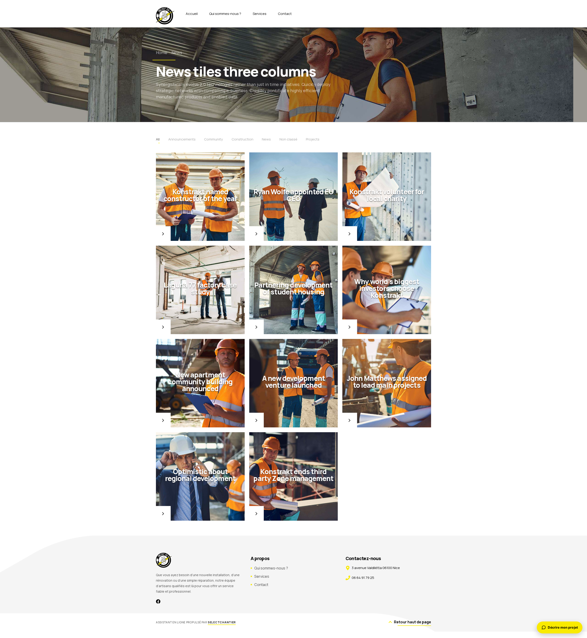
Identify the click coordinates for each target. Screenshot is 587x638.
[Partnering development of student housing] (293, 290)
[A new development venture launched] (293, 383)
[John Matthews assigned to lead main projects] (386, 383)
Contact (285, 13)
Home (161, 52)
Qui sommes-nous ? (225, 13)
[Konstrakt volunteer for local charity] (386, 196)
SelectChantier (222, 622)
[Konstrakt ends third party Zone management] (293, 476)
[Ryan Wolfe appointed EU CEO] (293, 196)
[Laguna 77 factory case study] (200, 290)
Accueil (192, 13)
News (177, 52)
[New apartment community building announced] (200, 383)
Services (259, 13)
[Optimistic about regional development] (200, 476)
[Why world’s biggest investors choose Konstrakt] (386, 290)
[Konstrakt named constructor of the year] (200, 196)
